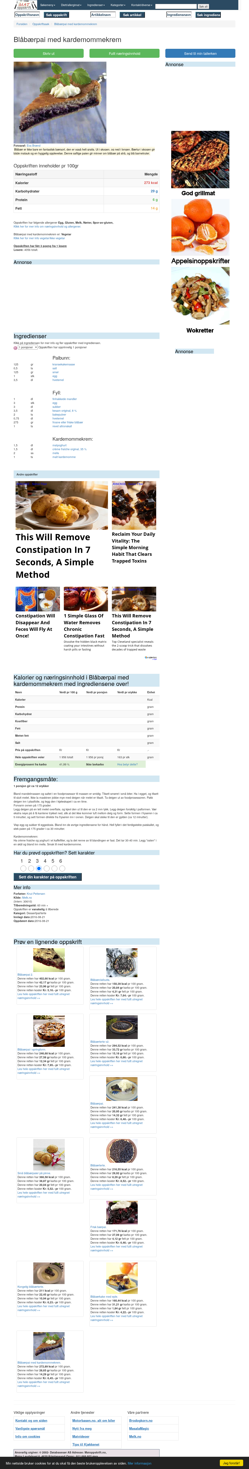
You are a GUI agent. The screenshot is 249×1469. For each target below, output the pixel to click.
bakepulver (59, 414)
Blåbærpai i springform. (32, 1049)
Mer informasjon (139, 1463)
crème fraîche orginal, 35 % (70, 449)
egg (55, 376)
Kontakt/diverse (140, 5)
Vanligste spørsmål (30, 1428)
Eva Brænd (33, 145)
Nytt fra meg (82, 1428)
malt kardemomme (64, 457)
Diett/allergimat (70, 5)
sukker (57, 407)
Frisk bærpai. (98, 1227)
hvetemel (58, 380)
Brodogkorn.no (141, 1420)
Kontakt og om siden (31, 1420)
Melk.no (27, 897)
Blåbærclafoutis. (100, 980)
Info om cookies (27, 1436)
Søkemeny (46, 5)
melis (56, 453)
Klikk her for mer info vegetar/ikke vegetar (39, 238)
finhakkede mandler (65, 399)
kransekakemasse (64, 364)
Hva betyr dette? (127, 764)
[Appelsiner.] (200, 233)
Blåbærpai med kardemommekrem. (39, 1362)
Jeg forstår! (231, 1462)
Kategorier (117, 5)
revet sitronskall (62, 426)
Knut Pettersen (36, 894)
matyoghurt (60, 445)
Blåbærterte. (98, 1165)
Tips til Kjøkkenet (85, 1444)
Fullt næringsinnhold (124, 53)
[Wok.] (200, 301)
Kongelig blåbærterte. (31, 1287)
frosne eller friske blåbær (68, 422)
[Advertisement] (87, 293)
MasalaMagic (139, 1428)
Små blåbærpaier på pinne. (34, 1173)
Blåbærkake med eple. (104, 1296)
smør (56, 372)
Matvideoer (80, 1436)
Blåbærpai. (97, 1103)
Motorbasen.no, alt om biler (93, 1420)
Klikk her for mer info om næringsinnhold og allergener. (47, 226)
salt (55, 368)
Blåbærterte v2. (99, 1042)
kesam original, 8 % (65, 410)
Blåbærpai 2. (25, 974)
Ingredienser (95, 5)
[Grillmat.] (200, 164)
